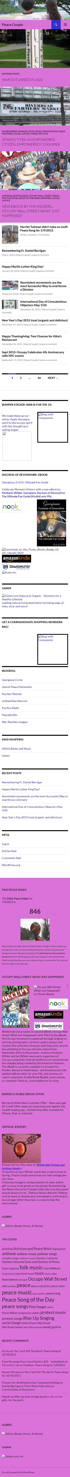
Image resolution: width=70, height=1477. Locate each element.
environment (9, 131)
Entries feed (9, 851)
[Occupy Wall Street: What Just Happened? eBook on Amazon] (48, 1014)
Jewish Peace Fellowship (17, 686)
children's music (27, 1258)
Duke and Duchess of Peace (42, 1261)
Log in (5, 844)
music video (51, 1273)
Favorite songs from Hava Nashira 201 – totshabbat (33, 1361)
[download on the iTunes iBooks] (35, 551)
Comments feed (11, 858)
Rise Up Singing (38, 1318)
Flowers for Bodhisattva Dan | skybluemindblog (30, 1382)
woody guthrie (52, 1327)
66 (39, 377)
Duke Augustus (10, 1268)
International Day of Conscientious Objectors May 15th (43, 303)
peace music (17, 1292)
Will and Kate (35, 1327)
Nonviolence (50, 131)
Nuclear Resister (12, 693)
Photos (6, 198)
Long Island (8, 1273)
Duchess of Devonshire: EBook (25, 474)
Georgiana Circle (12, 679)
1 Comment (44, 234)
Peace (16, 73)
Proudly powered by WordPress (18, 1472)
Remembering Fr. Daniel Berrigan (24, 250)
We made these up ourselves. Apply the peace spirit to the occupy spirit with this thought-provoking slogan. (17, 422)
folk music (31, 1267)
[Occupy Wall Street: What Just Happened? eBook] (48, 1025)
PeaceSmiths (9, 715)
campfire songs (10, 1258)
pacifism (12, 1286)
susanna (32, 234)
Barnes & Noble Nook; (25, 1070)
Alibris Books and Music (16, 748)
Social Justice (22, 133)
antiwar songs (47, 1254)
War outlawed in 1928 (22, 79)
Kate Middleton (52, 1268)
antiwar (7, 73)
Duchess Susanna (13, 1261)
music (39, 1273)
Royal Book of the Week (26, 198)
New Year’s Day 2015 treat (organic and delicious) (35, 320)
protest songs (12, 1318)
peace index (58, 1286)
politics (50, 1307)
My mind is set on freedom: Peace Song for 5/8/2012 (33, 1365)
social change (11, 1323)
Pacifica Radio (10, 707)
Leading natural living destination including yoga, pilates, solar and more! (33, 604)
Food (31, 131)
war (26, 1327)
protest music (53, 1312)
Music (38, 131)
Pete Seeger (38, 1307)
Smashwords (52, 1070)
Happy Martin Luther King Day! (23, 266)
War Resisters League (14, 722)
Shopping (7, 133)
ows (4, 1286)
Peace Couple (12, 24)
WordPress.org (11, 865)
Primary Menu (65, 24)
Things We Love (39, 133)
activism (7, 1248)
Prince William (10, 1312)
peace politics (39, 1293)
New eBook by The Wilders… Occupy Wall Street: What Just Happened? (31, 211)
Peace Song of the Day (28, 1299)
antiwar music (27, 1254)
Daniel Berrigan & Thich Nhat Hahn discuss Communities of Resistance (28, 1387)
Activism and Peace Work (32, 1248)
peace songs (15, 1306)
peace (23, 1285)
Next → (53, 377)
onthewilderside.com (14, 700)
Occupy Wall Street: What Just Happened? (35, 1033)
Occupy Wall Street (40, 195)
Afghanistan (59, 1248)
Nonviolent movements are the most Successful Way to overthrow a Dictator (43, 286)
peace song (53, 1293)
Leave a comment (40, 254)
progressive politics (29, 1312)
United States (29, 1323)
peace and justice (40, 1286)
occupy (22, 1279)
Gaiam (6, 755)
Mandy (6, 1396)
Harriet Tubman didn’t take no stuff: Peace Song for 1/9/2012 (44, 228)
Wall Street (43, 1323)
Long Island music (24, 1273)
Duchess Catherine (47, 1258)
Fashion (22, 131)
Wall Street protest (12, 1327)
